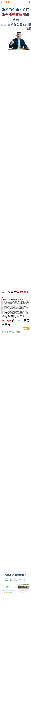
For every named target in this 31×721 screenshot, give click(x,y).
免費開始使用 (26, 329)
